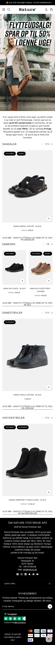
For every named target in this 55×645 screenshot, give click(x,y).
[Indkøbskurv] (51, 9)
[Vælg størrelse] (49, 218)
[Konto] (46, 9)
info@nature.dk (30, 569)
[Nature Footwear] (27, 9)
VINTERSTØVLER (13, 417)
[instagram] (21, 574)
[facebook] (17, 574)
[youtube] (37, 574)
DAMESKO (9, 244)
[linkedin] (25, 574)
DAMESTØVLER (12, 312)
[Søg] (8, 9)
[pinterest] (33, 574)
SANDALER (9, 144)
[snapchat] (29, 574)
